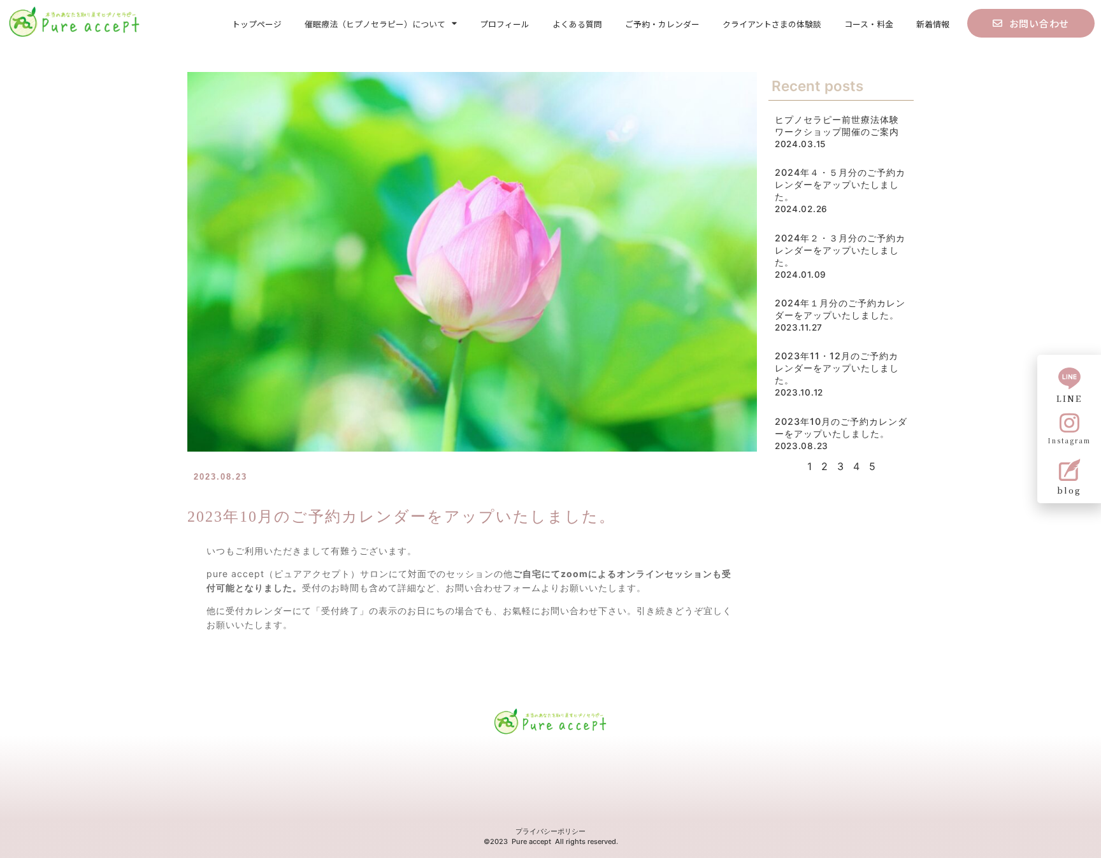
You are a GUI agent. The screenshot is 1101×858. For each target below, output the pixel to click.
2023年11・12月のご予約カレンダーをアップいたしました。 (837, 367)
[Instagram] (1069, 422)
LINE (1069, 398)
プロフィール (504, 24)
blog (1069, 490)
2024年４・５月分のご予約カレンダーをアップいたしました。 (840, 184)
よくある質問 (577, 24)
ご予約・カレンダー (662, 24)
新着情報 (932, 24)
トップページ (257, 24)
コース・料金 (868, 24)
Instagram (1069, 440)
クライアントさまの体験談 (772, 24)
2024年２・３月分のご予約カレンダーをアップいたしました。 (840, 250)
